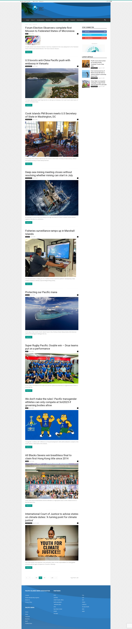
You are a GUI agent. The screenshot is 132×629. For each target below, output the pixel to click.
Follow (104, 34)
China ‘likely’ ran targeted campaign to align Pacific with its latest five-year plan (99, 82)
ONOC (83, 602)
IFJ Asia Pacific (85, 606)
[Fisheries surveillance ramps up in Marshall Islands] (51, 258)
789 (36, 577)
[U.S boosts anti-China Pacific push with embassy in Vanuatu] (51, 83)
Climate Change (29, 523)
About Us (27, 600)
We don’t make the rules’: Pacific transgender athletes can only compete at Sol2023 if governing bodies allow (51, 402)
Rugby (27, 461)
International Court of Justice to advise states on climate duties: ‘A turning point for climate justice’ (51, 517)
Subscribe (103, 38)
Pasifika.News (28, 623)
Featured (73, 20)
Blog (30, 24)
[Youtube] (111, 1)
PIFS (55, 595)
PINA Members (80, 20)
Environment (60, 20)
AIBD (83, 611)
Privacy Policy (28, 602)
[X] (109, 1)
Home (27, 20)
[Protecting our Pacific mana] (51, 313)
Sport (54, 20)
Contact (27, 595)
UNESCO (84, 604)
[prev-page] (26, 578)
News (32, 20)
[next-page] (56, 578)
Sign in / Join (35, 1)
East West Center (58, 609)
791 (44, 577)
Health (66, 20)
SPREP (55, 611)
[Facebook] (107, 1)
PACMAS (56, 613)
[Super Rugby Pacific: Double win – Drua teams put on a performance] (51, 368)
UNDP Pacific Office (59, 600)
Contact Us (41, 1)
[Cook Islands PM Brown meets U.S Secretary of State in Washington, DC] (51, 139)
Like (105, 31)
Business (48, 20)
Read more (28, 52)
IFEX (55, 606)
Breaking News (40, 20)
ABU (83, 609)
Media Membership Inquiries (32, 597)
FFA (83, 595)
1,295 (52, 577)
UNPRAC (56, 597)
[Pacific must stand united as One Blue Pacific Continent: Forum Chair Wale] (86, 64)
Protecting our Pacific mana (41, 292)
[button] (105, 20)
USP (83, 597)
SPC (83, 600)
